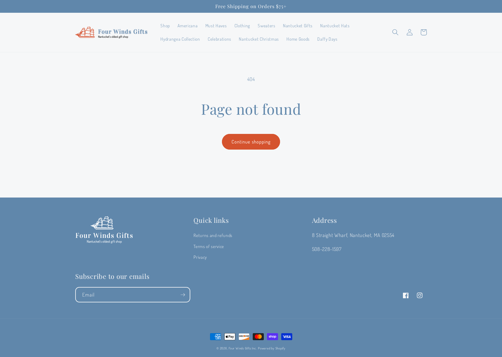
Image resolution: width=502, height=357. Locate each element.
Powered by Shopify (272, 348)
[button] (395, 32)
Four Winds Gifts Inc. (243, 348)
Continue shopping (251, 142)
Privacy (200, 257)
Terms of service (208, 246)
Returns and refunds (212, 235)
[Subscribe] (183, 295)
